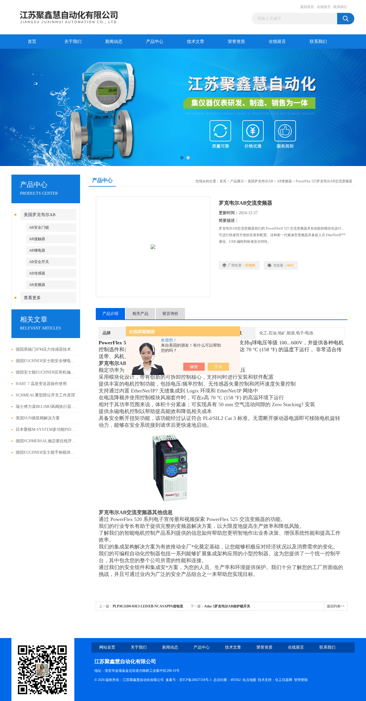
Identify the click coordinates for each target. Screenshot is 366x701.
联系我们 (340, 7)
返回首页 (307, 7)
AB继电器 (37, 250)
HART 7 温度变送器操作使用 (41, 384)
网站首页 (107, 647)
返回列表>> (336, 606)
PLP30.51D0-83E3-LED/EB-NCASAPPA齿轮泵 (148, 606)
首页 (32, 41)
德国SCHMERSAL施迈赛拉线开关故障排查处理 (46, 441)
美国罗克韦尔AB (39, 214)
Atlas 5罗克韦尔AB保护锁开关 (227, 606)
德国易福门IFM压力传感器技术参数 (46, 349)
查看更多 (32, 297)
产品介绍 (110, 313)
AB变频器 (37, 285)
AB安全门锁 (39, 227)
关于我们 (72, 41)
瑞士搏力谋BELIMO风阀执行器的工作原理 (46, 406)
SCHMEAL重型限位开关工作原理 (45, 395)
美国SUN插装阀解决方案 (38, 418)
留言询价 (170, 313)
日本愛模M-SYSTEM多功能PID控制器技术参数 (46, 429)
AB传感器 (37, 273)
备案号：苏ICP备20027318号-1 (189, 680)
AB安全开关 (39, 262)
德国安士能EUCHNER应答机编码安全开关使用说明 (46, 372)
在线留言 (324, 7)
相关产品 (140, 313)
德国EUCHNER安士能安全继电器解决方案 (46, 361)
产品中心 (154, 41)
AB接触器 (37, 239)
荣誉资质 (236, 41)
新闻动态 (113, 41)
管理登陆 (301, 680)
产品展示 (237, 181)
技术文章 (195, 41)
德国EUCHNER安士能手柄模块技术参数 (46, 452)
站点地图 (249, 680)
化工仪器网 (283, 680)
